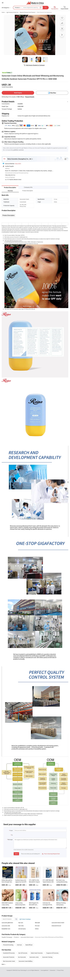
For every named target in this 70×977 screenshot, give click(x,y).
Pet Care (37, 925)
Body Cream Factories (37, 953)
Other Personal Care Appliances (44, 12)
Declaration (52, 970)
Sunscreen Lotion (34, 957)
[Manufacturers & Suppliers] (35, 3)
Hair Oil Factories (22, 953)
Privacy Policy (60, 970)
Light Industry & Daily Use (12, 12)
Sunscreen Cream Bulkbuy (25, 961)
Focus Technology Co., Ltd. (24, 970)
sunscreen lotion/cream (58, 922)
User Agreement (44, 970)
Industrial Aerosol (56, 925)
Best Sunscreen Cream (9, 961)
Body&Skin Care (6, 929)
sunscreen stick (6, 925)
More (3, 964)
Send (16, 854)
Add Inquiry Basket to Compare (35, 65)
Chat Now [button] (53, 93)
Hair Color (21, 925)
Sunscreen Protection (8, 957)
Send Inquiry (18, 93)
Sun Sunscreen (22, 957)
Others (37, 929)
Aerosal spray (22, 929)
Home (3, 12)
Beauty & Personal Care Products (27, 12)
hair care (20, 922)
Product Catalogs (26, 919)
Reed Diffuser (29, 945)
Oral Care (19, 945)
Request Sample (29, 96)
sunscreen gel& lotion (7, 922)
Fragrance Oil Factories (52, 953)
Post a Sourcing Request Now (51, 854)
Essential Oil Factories (9, 953)
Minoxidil (37, 922)
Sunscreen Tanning (47, 957)
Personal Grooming (8, 945)
